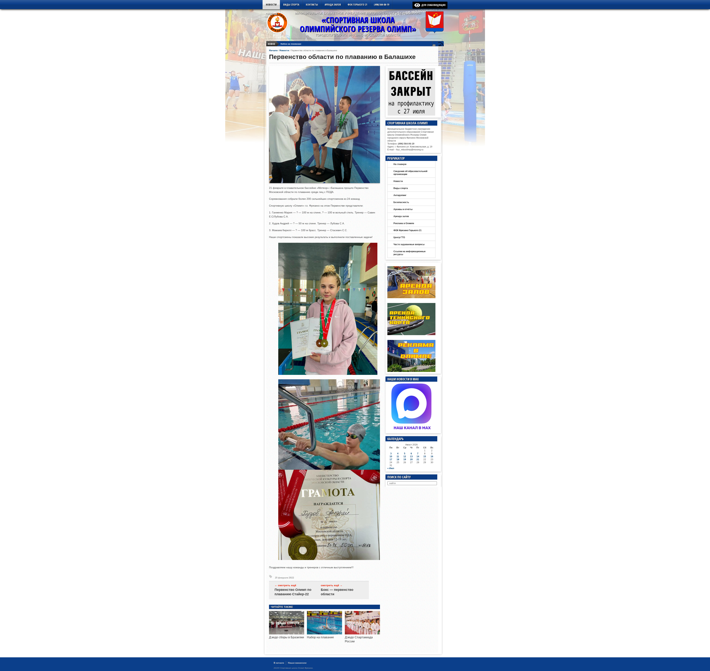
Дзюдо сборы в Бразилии (286, 637)
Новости (271, 4)
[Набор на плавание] (324, 633)
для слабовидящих (433, 5)
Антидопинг (399, 195)
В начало (279, 662)
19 (404, 459)
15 (424, 456)
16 (432, 456)
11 (398, 456)
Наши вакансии (297, 662)
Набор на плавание (320, 637)
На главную (399, 164)
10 (391, 456)
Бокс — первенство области (337, 592)
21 (418, 459)
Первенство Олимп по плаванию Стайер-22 (293, 592)
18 (398, 459)
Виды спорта (291, 4)
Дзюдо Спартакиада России (295, 43)
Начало (273, 50)
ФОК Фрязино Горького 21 (407, 230)
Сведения (271, 14)
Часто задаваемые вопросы (409, 244)
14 (418, 456)
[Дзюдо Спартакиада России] (362, 633)
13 (411, 456)
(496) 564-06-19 (381, 4)
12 (404, 456)
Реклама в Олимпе (403, 223)
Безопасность (401, 202)
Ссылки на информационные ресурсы (409, 253)
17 (391, 459)
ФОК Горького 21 (357, 4)
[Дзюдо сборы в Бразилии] (286, 633)
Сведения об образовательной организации (410, 173)
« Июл (390, 468)
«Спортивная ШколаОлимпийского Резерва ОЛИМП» (358, 24)
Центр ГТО (399, 237)
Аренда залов (333, 4)
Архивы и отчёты (403, 209)
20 (411, 459)
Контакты (312, 4)
